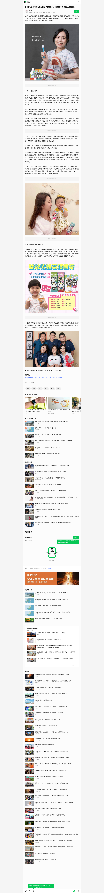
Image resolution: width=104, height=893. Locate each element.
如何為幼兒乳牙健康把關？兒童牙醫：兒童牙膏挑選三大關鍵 (43, 377)
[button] (26, 891)
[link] (29, 891)
